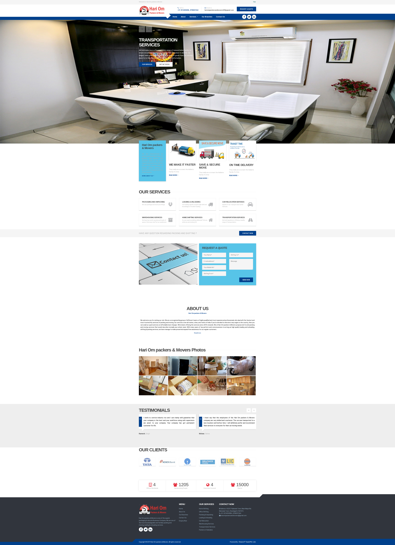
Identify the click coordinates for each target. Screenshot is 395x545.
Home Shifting (204, 508)
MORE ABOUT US (147, 176)
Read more (173, 175)
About (183, 17)
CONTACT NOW (247, 233)
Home (175, 17)
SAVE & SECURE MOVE (209, 166)
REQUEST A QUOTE (246, 9)
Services (192, 17)
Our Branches (207, 17)
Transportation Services (207, 527)
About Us (182, 512)
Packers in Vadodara (206, 530)
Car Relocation (204, 521)
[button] (142, 29)
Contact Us (220, 17)
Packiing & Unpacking (206, 515)
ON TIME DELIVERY (241, 165)
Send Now (246, 280)
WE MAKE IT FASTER (182, 164)
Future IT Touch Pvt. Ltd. (247, 542)
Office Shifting (204, 512)
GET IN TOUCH (165, 60)
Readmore (197, 333)
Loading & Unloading (205, 518)
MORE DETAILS (148, 60)
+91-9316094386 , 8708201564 (188, 10)
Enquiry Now (183, 521)
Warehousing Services (206, 524)
